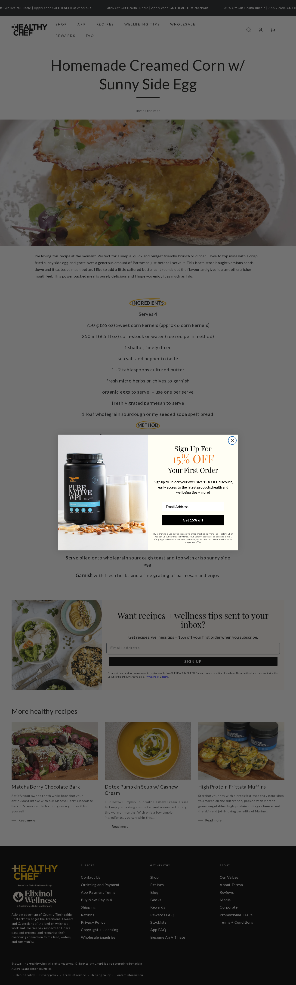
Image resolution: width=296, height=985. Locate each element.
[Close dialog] (232, 440)
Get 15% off (193, 520)
